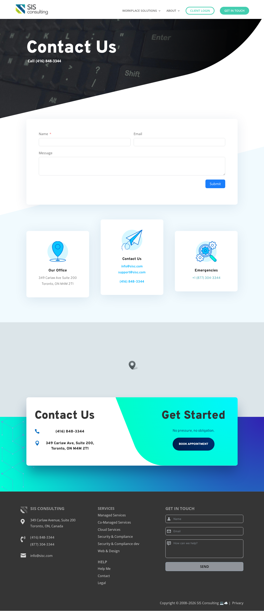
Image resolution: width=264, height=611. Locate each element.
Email (138, 134)
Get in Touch (234, 11)
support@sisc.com (132, 272)
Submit (215, 184)
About (171, 11)
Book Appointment (193, 444)
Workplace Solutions (139, 11)
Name (43, 134)
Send (204, 566)
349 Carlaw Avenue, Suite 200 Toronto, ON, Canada (52, 523)
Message (45, 153)
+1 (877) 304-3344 (206, 278)
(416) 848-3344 (132, 282)
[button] (133, 365)
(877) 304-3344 (42, 544)
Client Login (200, 11)
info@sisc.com (132, 266)
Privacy (237, 603)
